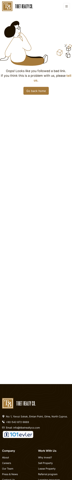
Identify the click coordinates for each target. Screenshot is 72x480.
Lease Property (47, 468)
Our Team (7, 468)
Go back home (36, 91)
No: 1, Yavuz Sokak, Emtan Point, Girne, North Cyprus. (36, 416)
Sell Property (45, 463)
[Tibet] (17, 6)
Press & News (10, 474)
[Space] (19, 403)
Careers (6, 463)
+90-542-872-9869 (17, 422)
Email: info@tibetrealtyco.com (22, 427)
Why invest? (45, 457)
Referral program (47, 474)
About (5, 457)
